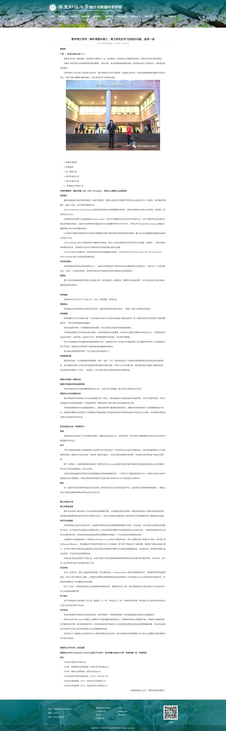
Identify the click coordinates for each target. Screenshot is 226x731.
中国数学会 (100, 718)
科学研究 (109, 16)
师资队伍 (97, 16)
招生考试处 (122, 715)
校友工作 (160, 16)
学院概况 (62, 16)
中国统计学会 (123, 711)
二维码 (170, 722)
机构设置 (85, 16)
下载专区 (172, 16)
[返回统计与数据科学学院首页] (86, 8)
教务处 (98, 715)
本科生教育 (122, 16)
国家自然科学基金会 (103, 708)
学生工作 (148, 16)
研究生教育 (135, 16)
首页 (52, 16)
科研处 (120, 708)
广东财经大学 (101, 711)
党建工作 (74, 16)
